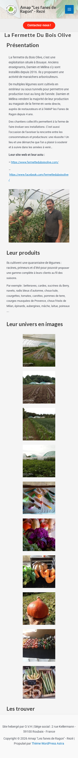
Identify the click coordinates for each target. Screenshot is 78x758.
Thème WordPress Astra (48, 743)
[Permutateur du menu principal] (69, 9)
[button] (39, 25)
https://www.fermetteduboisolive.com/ (34, 162)
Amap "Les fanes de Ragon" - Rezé (38, 9)
